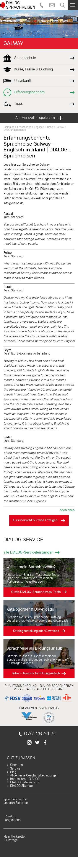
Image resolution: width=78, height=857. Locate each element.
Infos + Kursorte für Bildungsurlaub (36, 673)
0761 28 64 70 (40, 734)
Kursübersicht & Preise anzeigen (35, 520)
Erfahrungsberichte (14, 129)
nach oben (67, 510)
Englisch (39, 127)
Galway (13, 43)
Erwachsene (24, 127)
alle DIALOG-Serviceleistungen (28, 552)
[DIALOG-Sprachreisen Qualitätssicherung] (37, 702)
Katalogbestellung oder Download (36, 631)
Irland (50, 127)
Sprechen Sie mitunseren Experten (15, 801)
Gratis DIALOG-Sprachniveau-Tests (36, 592)
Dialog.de (9, 127)
